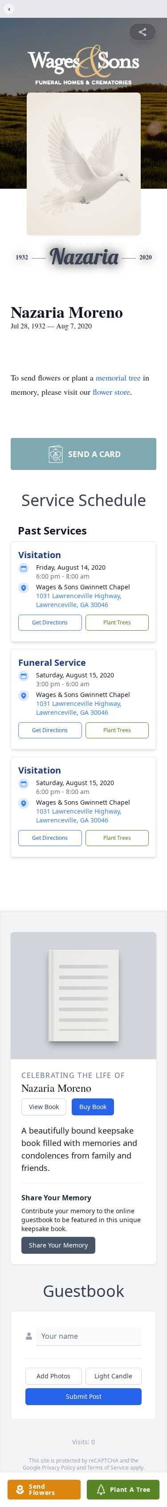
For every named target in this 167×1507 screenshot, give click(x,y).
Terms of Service (108, 1467)
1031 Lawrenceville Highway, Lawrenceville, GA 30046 (79, 600)
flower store (111, 391)
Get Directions (50, 622)
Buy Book (92, 1106)
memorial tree (118, 377)
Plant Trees (117, 622)
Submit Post (84, 1396)
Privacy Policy (58, 1467)
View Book (44, 1106)
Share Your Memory (58, 1245)
